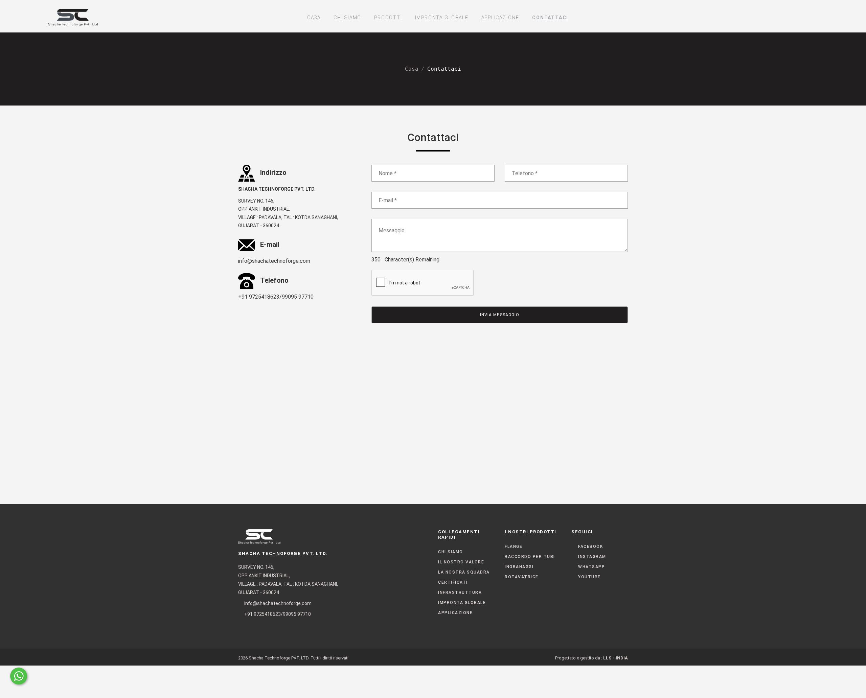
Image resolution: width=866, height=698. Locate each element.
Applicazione (500, 17)
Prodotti (388, 17)
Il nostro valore (461, 562)
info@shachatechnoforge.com (274, 261)
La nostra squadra (464, 572)
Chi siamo (347, 17)
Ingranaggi (519, 566)
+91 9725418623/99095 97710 (276, 297)
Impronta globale (442, 17)
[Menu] (807, 16)
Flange (513, 546)
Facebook (590, 546)
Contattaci (550, 17)
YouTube (589, 577)
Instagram (592, 556)
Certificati (453, 582)
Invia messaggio (499, 314)
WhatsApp (591, 566)
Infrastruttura (460, 592)
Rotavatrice (522, 577)
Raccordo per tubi (530, 556)
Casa (314, 17)
